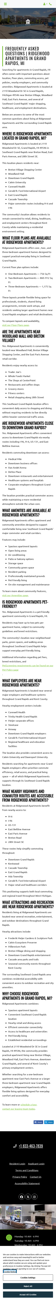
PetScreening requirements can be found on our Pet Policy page (27, 667)
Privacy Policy (20, 1176)
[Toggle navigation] (5, 4)
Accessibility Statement (27, 1183)
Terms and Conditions (26, 1170)
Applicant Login (36, 1163)
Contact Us (35, 1176)
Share (39, 1122)
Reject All (28, 1286)
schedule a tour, (28, 1104)
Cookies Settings (27, 1277)
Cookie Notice (10, 1271)
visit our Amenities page (15, 595)
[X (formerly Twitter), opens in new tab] (28, 1197)
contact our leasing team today (18, 1108)
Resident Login (17, 1163)
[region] (28, 1273)
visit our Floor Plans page (15, 324)
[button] (45, 4)
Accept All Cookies (28, 1294)
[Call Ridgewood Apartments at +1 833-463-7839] (50, 4)
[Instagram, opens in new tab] (34, 1197)
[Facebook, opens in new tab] (22, 1197)
